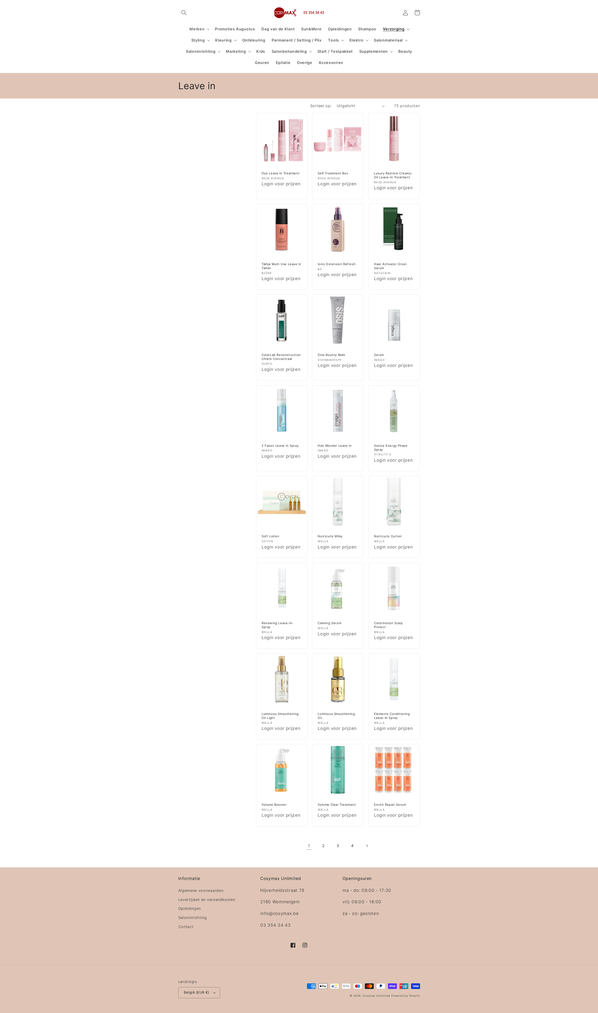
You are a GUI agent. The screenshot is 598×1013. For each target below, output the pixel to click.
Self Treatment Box (333, 173)
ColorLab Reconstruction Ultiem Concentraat (281, 357)
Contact (186, 926)
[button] (184, 13)
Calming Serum (329, 623)
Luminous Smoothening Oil (336, 716)
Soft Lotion (270, 536)
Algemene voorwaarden (201, 890)
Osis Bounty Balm (331, 355)
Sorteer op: (320, 105)
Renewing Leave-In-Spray (278, 625)
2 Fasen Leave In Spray (280, 445)
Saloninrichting (192, 917)
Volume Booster (274, 804)
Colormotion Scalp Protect (388, 625)
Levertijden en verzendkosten (206, 899)
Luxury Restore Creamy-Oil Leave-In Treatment (393, 175)
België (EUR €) (196, 992)
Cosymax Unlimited (376, 995)
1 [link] (309, 845)
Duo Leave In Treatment (280, 173)
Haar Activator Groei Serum (390, 266)
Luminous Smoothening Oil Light (280, 716)
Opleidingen (189, 908)
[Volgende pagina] (367, 846)
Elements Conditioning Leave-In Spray (392, 716)
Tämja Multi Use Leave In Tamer (281, 266)
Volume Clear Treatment (337, 804)
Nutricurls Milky (330, 536)
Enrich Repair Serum (390, 804)
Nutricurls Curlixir (388, 536)
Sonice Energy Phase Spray (390, 447)
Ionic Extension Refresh (337, 264)
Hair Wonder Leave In (335, 445)
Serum (379, 355)
